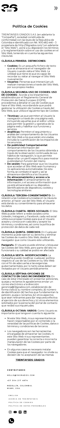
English (13, 395)
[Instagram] (10, 412)
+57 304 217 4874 (17, 380)
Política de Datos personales (27, 406)
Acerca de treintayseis (23, 399)
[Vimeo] (20, 412)
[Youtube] (15, 412)
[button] (56, 8)
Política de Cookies (21, 402)
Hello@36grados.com (21, 375)
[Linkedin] (25, 412)
